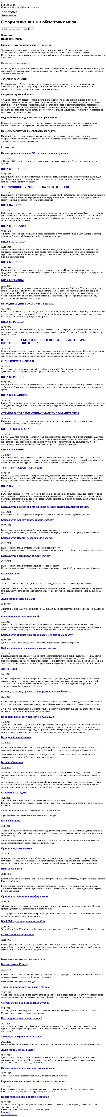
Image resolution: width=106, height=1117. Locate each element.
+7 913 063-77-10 (9, 1114)
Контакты (5, 1112)
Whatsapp (16, 7)
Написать (34, 7)
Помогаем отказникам (14, 63)
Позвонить (6, 7)
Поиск (30, 29)
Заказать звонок (9, 15)
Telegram (25, 7)
